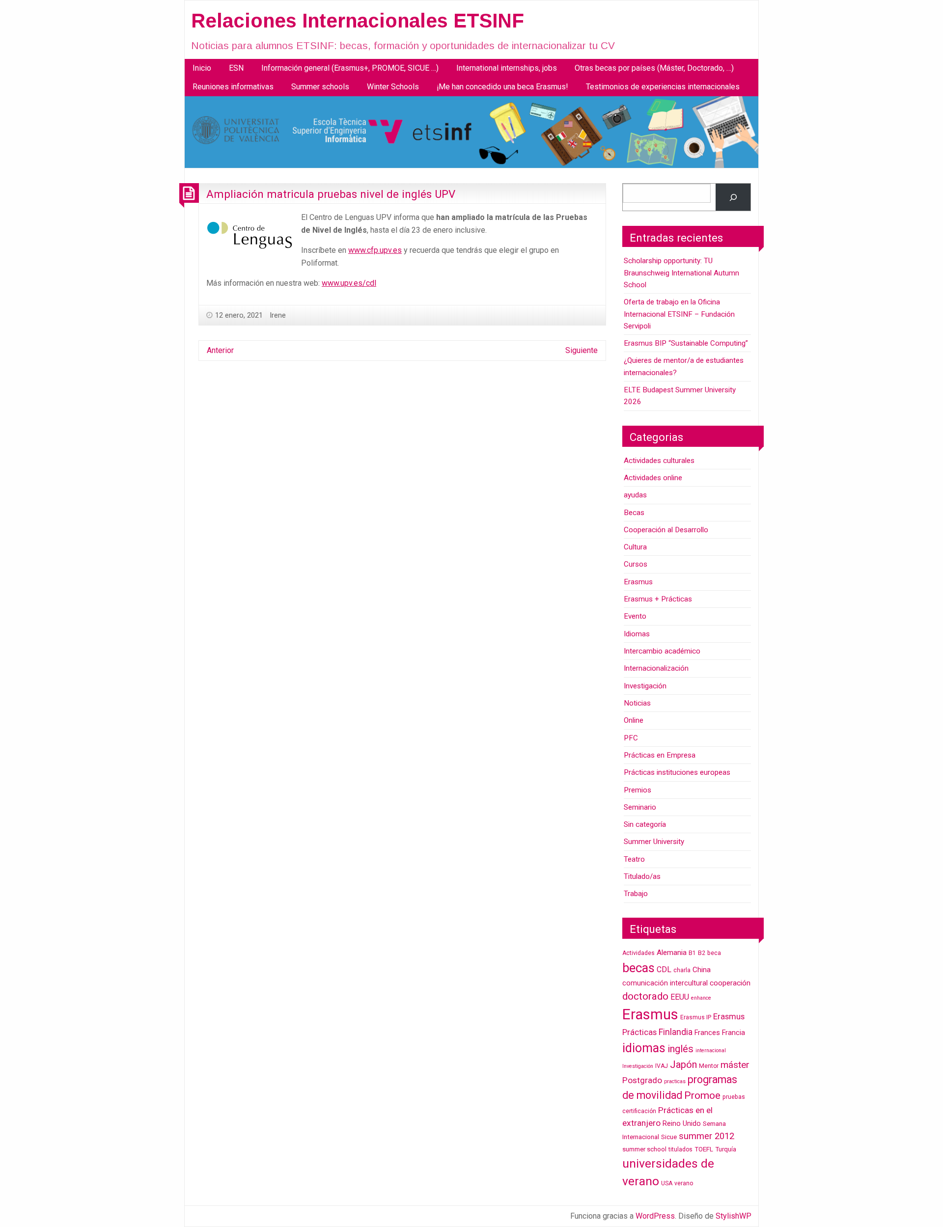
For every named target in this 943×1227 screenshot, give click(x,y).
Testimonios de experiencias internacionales (663, 86)
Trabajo (636, 893)
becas (638, 967)
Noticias (637, 703)
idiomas (644, 1048)
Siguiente (581, 350)
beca (714, 953)
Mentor (709, 1066)
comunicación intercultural (665, 983)
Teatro (634, 859)
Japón (683, 1064)
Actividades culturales (659, 460)
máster (735, 1064)
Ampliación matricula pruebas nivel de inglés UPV (330, 194)
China (702, 969)
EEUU (679, 997)
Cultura (635, 547)
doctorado (645, 996)
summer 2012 (706, 1136)
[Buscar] (733, 197)
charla (682, 970)
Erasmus (638, 581)
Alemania (672, 952)
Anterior (220, 350)
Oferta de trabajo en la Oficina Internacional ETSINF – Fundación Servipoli (679, 314)
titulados (680, 1149)
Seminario (640, 807)
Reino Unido (682, 1123)
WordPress (655, 1216)
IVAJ (661, 1066)
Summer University (654, 841)
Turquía (725, 1149)
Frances (707, 1033)
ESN (236, 68)
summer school (644, 1149)
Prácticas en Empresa (659, 755)
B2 (701, 953)
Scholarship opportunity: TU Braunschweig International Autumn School (681, 272)
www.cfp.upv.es (375, 250)
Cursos (635, 564)
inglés (680, 1049)
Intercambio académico (662, 651)
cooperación (730, 983)
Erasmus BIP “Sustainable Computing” (686, 343)
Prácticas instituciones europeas (677, 772)
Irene (278, 315)
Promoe (702, 1095)
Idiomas (637, 633)
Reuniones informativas (233, 86)
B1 (692, 953)
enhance (701, 998)
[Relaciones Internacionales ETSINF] (471, 131)
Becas (634, 512)
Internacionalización (656, 668)
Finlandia (676, 1032)
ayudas (635, 495)
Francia (733, 1033)
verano (683, 1183)
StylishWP (733, 1216)
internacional (710, 1050)
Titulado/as (642, 876)
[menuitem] (202, 68)
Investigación (645, 686)
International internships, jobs (506, 68)
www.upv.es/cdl (349, 283)
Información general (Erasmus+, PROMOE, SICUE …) (350, 68)
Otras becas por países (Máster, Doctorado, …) (654, 68)
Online (633, 720)
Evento (635, 616)
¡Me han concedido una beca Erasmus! (502, 86)
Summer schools (320, 86)
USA (666, 1183)
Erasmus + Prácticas (658, 599)
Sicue (669, 1137)
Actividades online (653, 477)
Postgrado (642, 1080)
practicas (675, 1081)
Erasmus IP (695, 1017)
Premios (637, 790)
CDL (664, 969)
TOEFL (703, 1149)
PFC (631, 738)
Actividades (638, 953)
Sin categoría (645, 824)
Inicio (202, 68)
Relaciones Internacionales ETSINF (357, 20)
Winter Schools (393, 86)
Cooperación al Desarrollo (666, 529)
